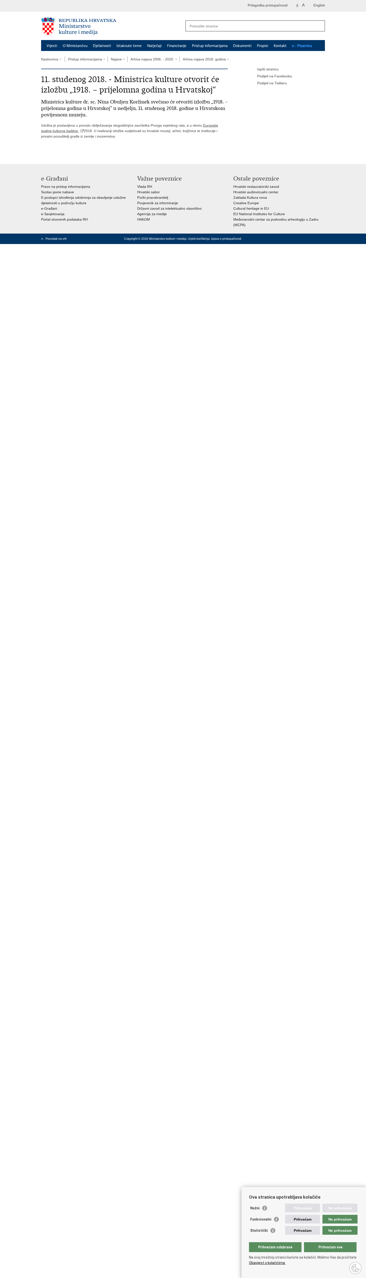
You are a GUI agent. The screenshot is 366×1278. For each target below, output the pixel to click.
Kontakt (280, 46)
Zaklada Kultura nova (250, 197)
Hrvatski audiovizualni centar (255, 192)
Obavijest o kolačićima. (267, 1263)
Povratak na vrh (56, 239)
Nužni (255, 1208)
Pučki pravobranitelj (152, 197)
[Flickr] (307, 239)
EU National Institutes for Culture (259, 214)
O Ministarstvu (75, 46)
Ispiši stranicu (268, 69)
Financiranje (176, 46)
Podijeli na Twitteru (272, 83)
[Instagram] (314, 239)
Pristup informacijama (210, 46)
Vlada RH (144, 187)
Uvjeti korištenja (199, 239)
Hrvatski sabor (148, 192)
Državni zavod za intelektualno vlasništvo (169, 208)
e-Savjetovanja (52, 214)
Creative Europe (246, 203)
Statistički (259, 1230)
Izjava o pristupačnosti (226, 239)
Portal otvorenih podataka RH (64, 219)
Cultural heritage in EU (251, 208)
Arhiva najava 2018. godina (204, 59)
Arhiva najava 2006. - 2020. (152, 59)
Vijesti (52, 46)
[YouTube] (299, 239)
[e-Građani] (62, 5)
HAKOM (143, 219)
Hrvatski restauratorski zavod (256, 187)
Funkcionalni (260, 1219)
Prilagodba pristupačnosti (268, 5)
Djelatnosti (102, 46)
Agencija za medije (152, 214)
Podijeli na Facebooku (274, 76)
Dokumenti (242, 46)
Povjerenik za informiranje (157, 203)
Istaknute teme (129, 46)
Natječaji (154, 46)
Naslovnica (49, 59)
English (319, 5)
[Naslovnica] (112, 26)
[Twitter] (291, 239)
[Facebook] (283, 239)
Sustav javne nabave (57, 192)
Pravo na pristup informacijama (65, 187)
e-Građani (49, 208)
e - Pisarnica (302, 46)
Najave (116, 59)
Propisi (262, 46)
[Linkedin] (322, 239)
